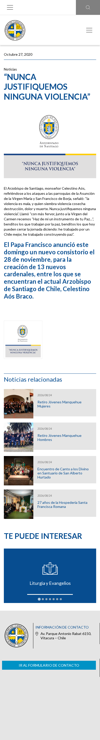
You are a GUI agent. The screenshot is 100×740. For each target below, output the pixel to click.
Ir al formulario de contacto (49, 665)
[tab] (39, 599)
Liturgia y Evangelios (50, 583)
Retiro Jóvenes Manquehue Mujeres (59, 404)
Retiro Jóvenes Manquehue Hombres (59, 438)
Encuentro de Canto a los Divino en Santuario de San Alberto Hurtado (63, 473)
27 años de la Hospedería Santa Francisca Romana (62, 504)
